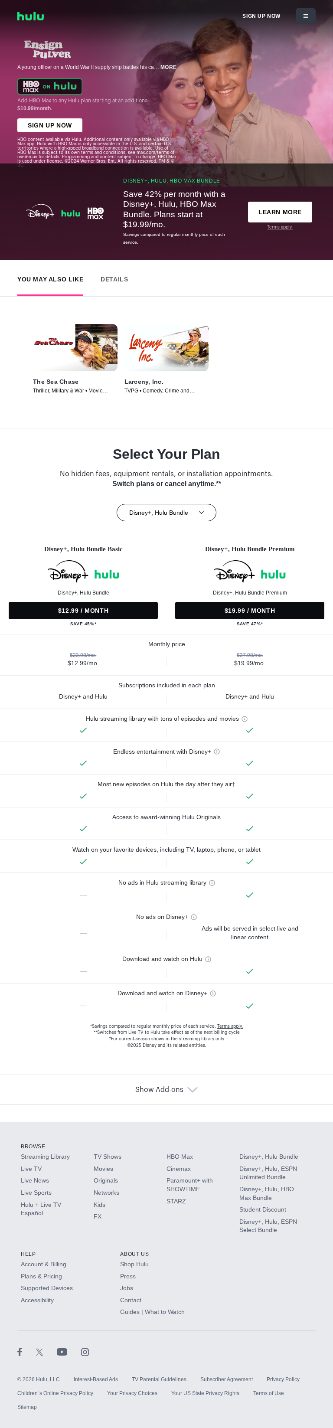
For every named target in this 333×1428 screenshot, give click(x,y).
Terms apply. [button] (230, 1026)
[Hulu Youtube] (69, 1351)
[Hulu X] (46, 1351)
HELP (28, 1254)
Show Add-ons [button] (159, 1089)
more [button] (168, 67)
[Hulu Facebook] (26, 1351)
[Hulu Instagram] (85, 1351)
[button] (50, 277)
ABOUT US (134, 1254)
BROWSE (33, 1147)
